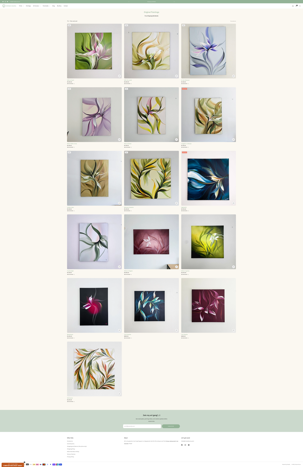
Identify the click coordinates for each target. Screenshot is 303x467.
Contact (66, 6)
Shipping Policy (71, 449)
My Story (59, 6)
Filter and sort (73, 21)
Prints (20, 6)
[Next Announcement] (174, 2)
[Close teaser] (24, 462)
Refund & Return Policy (73, 451)
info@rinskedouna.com (15, 1)
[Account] (293, 6)
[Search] (300, 6)
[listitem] (151, 1)
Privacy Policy (70, 456)
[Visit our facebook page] (3, 2)
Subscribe (171, 426)
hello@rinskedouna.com (187, 441)
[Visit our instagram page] (5, 2)
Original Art (172, 441)
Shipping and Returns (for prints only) (77, 446)
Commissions (70, 443)
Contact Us (70, 441)
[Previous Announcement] (129, 2)
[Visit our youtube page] (7, 2)
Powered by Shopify (286, 464)
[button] (13, 465)
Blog (53, 6)
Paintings (28, 6)
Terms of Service (71, 454)
